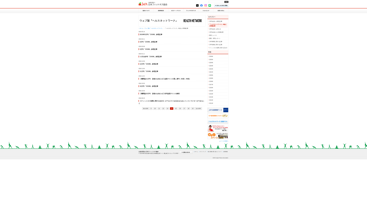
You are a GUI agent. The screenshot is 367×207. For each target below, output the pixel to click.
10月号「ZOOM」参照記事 (149, 86)
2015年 (211, 91)
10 (155, 108)
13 (167, 108)
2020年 (211, 75)
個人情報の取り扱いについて (215, 151)
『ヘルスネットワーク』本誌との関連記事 (218, 25)
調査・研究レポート (214, 38)
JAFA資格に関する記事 (215, 44)
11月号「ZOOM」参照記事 (149, 71)
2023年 (211, 66)
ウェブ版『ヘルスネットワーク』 (154, 28)
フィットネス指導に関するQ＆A (218, 47)
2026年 (211, 56)
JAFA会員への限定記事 (215, 21)
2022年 (211, 69)
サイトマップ (203, 151)
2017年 (211, 84)
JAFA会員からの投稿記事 (216, 32)
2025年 (211, 59)
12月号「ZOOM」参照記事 (149, 64)
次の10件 (198, 108)
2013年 (211, 97)
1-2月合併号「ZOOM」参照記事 (151, 56)
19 (192, 108)
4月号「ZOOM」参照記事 (148, 42)
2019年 (211, 78)
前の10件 (145, 108)
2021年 (211, 72)
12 (163, 108)
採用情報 (225, 151)
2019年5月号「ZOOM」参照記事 (151, 34)
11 (159, 108)
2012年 (211, 100)
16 (180, 108)
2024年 (211, 62)
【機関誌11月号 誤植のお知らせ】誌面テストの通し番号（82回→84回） (165, 79)
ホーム (141, 28)
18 (188, 108)
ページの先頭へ (224, 141)
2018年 (211, 81)
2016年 (211, 87)
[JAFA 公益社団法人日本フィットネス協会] (153, 4)
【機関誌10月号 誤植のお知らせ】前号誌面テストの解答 (160, 93)
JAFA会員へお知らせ (215, 29)
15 (176, 108)
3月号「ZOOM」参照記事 (148, 49)
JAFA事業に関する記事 (215, 41)
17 (184, 108)
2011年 (211, 103)
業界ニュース (213, 35)
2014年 (211, 94)
